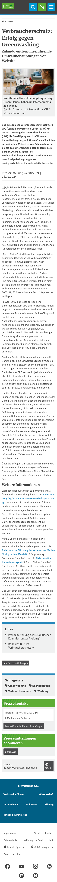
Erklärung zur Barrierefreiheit (38, 840)
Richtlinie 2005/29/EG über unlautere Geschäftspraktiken (28, 496)
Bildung (49, 804)
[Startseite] (8, 6)
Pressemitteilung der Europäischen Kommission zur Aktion (29, 636)
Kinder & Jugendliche (15, 814)
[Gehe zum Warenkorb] (42, 7)
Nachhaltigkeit (36, 328)
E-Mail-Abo (10, 751)
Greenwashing (17, 686)
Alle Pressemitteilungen (15, 663)
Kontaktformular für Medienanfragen (23, 726)
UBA (4, 187)
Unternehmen (11, 804)
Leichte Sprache (16, 847)
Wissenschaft (46, 794)
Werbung (42, 691)
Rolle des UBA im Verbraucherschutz (19, 645)
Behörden (31, 804)
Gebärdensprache (44, 847)
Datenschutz (10, 840)
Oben (48, 767)
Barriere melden (12, 854)
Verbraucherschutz (19, 691)
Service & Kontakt (44, 833)
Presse (10, 21)
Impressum (9, 833)
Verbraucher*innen (13, 794)
